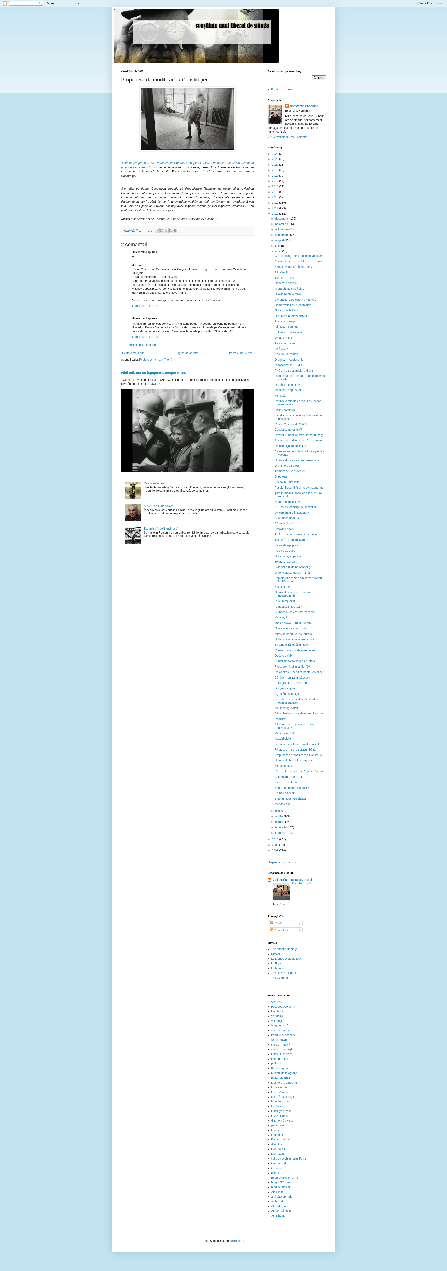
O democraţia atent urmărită (292, 572)
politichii (276, 1063)
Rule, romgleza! (285, 601)
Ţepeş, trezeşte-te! (286, 277)
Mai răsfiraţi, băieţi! (286, 708)
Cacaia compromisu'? (288, 429)
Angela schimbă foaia (288, 606)
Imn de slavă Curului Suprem (293, 623)
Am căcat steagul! (286, 321)
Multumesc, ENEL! (286, 733)
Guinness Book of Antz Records (295, 612)
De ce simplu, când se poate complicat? (300, 672)
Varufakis (277, 1016)
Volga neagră (279, 1025)
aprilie (279, 816)
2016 (275, 186)
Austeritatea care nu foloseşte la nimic (299, 261)
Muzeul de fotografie (284, 1073)
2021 (275, 159)
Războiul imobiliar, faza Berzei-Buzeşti (299, 435)
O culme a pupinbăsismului (292, 316)
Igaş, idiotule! (283, 738)
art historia (277, 1201)
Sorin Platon (279, 1039)
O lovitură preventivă (288, 294)
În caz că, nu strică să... (289, 288)
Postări (278, 923)
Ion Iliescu (277, 1106)
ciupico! (276, 1173)
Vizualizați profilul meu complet (287, 137)
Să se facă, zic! (284, 523)
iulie (278, 246)
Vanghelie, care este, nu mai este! (296, 299)
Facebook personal (283, 1006)
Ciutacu (276, 1168)
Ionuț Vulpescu (280, 1101)
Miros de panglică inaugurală (293, 634)
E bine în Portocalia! (287, 482)
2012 (275, 208)
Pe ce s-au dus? (285, 550)
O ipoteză (281, 476)
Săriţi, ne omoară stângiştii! (292, 787)
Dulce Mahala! (280, 1139)
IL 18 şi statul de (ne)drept (291, 683)
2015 (275, 192)
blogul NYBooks (281, 1182)
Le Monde (277, 968)
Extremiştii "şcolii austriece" (161, 528)
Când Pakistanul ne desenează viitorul (299, 713)
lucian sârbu (279, 1087)
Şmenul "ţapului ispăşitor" (291, 798)
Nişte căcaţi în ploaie (288, 556)
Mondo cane (283, 804)
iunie (278, 251)
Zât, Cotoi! (281, 272)
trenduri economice (283, 1035)
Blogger (239, 1241)
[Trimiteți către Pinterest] (175, 230)
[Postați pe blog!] (161, 230)
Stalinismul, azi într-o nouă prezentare (299, 440)
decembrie (282, 218)
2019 (275, 170)
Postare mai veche (241, 353)
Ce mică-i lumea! (154, 483)
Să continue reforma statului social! (297, 744)
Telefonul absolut (285, 561)
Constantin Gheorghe (304, 106)
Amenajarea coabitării (289, 776)
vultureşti (277, 1021)
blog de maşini (280, 1187)
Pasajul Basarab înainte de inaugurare (299, 487)
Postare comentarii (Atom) (155, 359)
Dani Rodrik (278, 1149)
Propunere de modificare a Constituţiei (299, 755)
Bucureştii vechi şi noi (285, 1177)
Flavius (275, 1130)
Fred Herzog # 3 (301, 883)
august (279, 240)
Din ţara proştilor (285, 688)
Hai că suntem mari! (287, 384)
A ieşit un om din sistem (158, 506)
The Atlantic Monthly (284, 949)
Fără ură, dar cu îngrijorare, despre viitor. (153, 373)
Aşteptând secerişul (287, 694)
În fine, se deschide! (287, 501)
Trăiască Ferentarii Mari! (290, 539)
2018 (275, 175)
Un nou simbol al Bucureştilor (293, 760)
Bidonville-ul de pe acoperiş (292, 567)
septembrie (282, 235)
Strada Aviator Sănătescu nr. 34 (294, 267)
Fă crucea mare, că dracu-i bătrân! (296, 749)
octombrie (281, 229)
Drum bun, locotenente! (289, 359)
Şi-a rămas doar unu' (288, 518)
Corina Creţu (279, 1163)
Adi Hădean (278, 1215)
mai (278, 811)
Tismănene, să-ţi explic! (290, 471)
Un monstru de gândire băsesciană (297, 460)
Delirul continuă (285, 410)
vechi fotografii (280, 1030)
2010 (275, 839)
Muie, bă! (280, 395)
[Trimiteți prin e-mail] (157, 230)
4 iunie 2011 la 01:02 (145, 305)
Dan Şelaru (278, 1154)
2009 (275, 845)
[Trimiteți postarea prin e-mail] (150, 230)
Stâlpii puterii (283, 587)
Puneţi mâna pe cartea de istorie (295, 661)
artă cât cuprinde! (282, 1196)
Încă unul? (281, 348)
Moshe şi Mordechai (284, 1082)
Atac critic (277, 1192)
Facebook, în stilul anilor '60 (292, 666)
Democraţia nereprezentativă (293, 305)
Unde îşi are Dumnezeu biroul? (294, 639)
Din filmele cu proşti (287, 465)
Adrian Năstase (281, 1210)
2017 (275, 181)
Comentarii (280, 930)
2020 (275, 164)
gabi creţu (277, 1125)
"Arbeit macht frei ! (286, 310)
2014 (275, 197)
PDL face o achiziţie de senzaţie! (295, 507)
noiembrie (282, 224)
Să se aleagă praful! (287, 545)
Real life (280, 719)
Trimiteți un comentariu (141, 345)
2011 (275, 213)
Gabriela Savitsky (282, 1120)
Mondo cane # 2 (285, 766)
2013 (275, 202)
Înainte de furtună (286, 782)
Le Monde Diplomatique (286, 958)
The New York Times (284, 973)
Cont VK (276, 1001)
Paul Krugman (280, 1068)
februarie (281, 827)
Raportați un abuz (282, 862)
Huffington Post (281, 1111)
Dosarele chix (283, 655)
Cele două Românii (287, 354)
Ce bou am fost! (285, 793)
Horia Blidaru (279, 1116)
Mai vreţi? (281, 617)
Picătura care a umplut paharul (294, 370)
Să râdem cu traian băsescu (292, 677)
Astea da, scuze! (285, 343)
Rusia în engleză (282, 1054)
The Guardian (280, 977)
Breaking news (284, 529)
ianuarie (280, 832)
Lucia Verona (279, 1092)
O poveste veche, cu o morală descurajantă (293, 594)
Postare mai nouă (133, 353)
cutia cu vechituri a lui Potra (288, 1158)
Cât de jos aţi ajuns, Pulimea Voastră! (298, 256)
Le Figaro (277, 963)
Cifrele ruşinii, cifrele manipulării (295, 650)
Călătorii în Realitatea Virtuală (292, 880)
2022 (275, 153)
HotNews (277, 1011)
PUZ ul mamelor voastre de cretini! (296, 534)
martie (279, 821)
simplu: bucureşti (282, 1049)
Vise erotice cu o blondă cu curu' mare (299, 771)
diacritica (277, 1144)
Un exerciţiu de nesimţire (290, 446)
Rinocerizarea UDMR (288, 365)
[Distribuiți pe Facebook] (170, 230)
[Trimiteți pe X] (166, 230)
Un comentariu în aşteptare (292, 512)
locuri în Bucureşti (282, 1097)
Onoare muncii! (284, 337)
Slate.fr (275, 954)
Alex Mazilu (278, 1206)
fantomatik (277, 1135)
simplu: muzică (280, 1044)
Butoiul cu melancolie (288, 332)
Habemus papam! (286, 283)
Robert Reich (279, 1059)
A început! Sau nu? (286, 326)
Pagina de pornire (187, 353)
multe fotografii (280, 1077)
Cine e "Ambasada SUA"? (291, 424)
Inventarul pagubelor (288, 390)
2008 (275, 850)
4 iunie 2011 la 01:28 (145, 336)
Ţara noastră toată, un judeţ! (292, 644)
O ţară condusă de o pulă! (291, 628)
